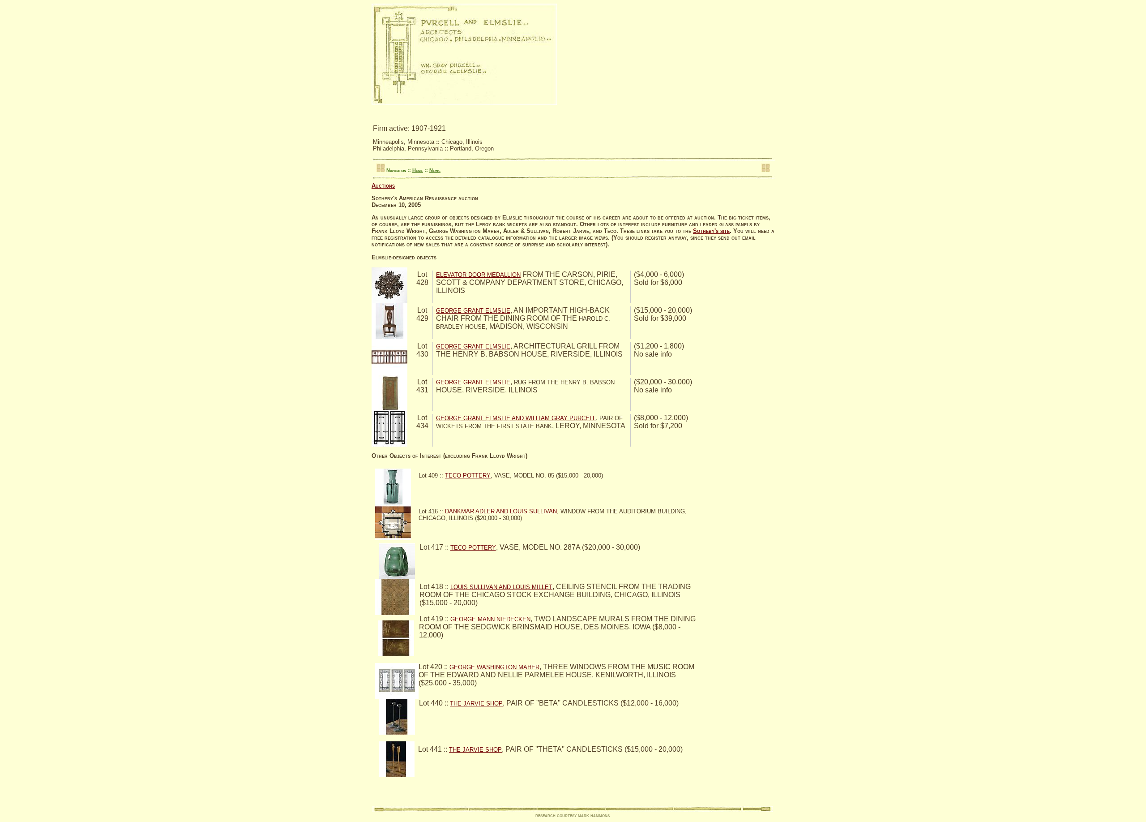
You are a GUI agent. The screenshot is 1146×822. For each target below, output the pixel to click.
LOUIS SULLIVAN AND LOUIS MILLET (501, 587)
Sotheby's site (711, 231)
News (434, 170)
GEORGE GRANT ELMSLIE (473, 310)
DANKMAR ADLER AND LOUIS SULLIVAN (501, 511)
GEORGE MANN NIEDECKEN (490, 619)
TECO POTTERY (468, 475)
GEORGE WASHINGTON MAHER (494, 667)
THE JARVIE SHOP (476, 703)
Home (417, 170)
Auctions (383, 185)
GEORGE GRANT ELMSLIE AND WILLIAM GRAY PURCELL (516, 418)
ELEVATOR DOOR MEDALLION (478, 274)
